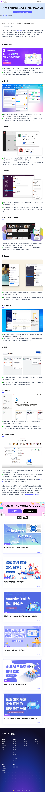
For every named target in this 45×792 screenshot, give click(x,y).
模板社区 (25, 741)
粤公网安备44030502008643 (19, 790)
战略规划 (14, 754)
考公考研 (14, 750)
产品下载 (3, 766)
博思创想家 (5, 15)
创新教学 (14, 749)
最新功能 (25, 745)
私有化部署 (4, 768)
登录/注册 (39, 1)
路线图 (3, 747)
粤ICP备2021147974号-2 (28, 790)
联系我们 (36, 741)
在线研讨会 (15, 758)
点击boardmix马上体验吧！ (32, 494)
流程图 (3, 743)
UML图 (3, 750)
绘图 (13, 752)
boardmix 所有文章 (5, 23)
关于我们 (36, 743)
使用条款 (3, 772)
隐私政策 (3, 770)
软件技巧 (14, 741)
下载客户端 (30, 511)
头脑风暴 (14, 745)
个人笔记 (14, 756)
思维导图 (3, 741)
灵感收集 (14, 760)
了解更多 (38, 552)
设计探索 (14, 747)
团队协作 (12, 23)
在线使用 (14, 511)
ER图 (3, 749)
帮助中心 (25, 743)
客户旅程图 (4, 745)
